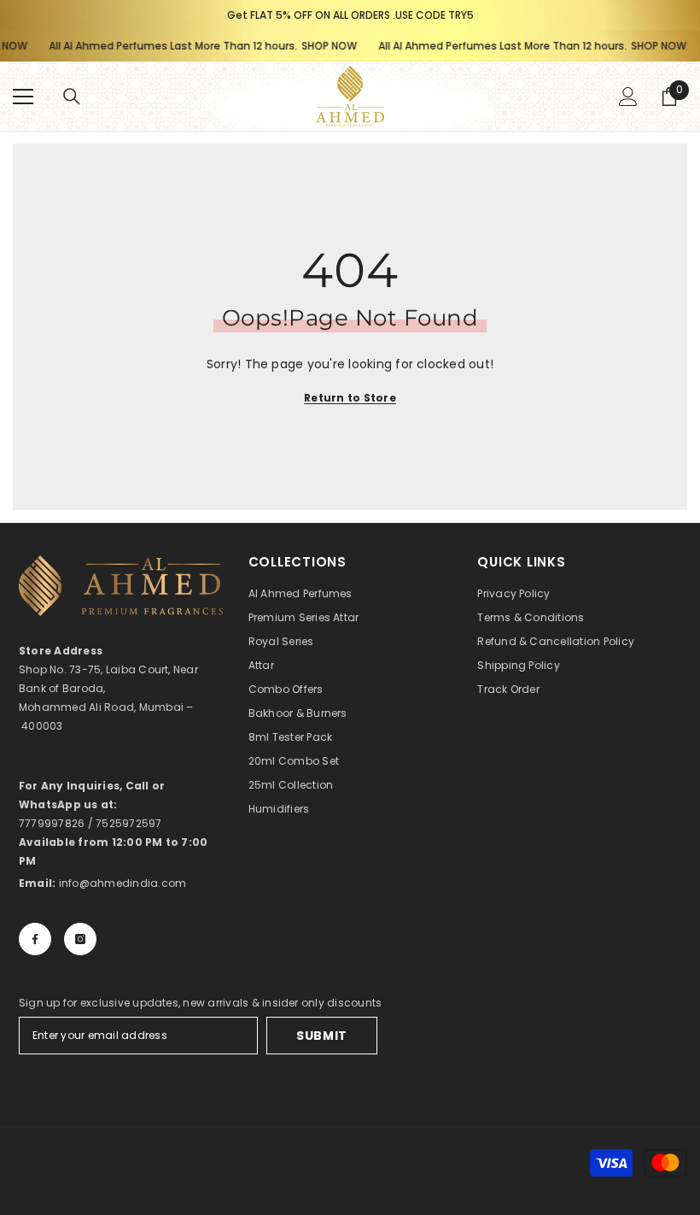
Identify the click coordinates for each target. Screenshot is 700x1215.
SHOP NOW (317, 45)
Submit (321, 1035)
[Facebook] (35, 939)
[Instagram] (80, 939)
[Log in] (628, 96)
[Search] (71, 96)
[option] (350, 15)
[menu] (23, 96)
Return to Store (350, 397)
